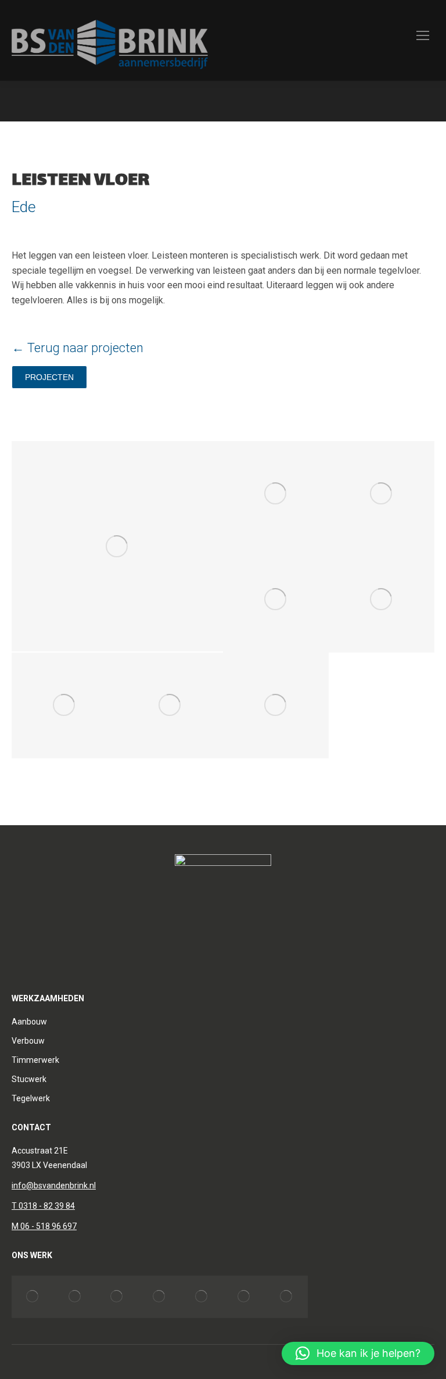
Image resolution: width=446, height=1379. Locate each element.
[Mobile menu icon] (422, 41)
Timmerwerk (35, 1060)
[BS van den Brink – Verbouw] (33, 1297)
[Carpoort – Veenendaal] (244, 1297)
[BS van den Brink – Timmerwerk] (75, 1297)
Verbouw (28, 1040)
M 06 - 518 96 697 (44, 1226)
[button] (358, 1353)
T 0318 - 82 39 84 (43, 1205)
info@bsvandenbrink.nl (54, 1185)
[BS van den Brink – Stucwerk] (117, 1297)
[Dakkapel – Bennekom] (202, 1297)
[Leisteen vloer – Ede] (117, 546)
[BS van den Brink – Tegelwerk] (159, 1297)
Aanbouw (29, 1021)
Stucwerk (29, 1079)
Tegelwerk (31, 1098)
